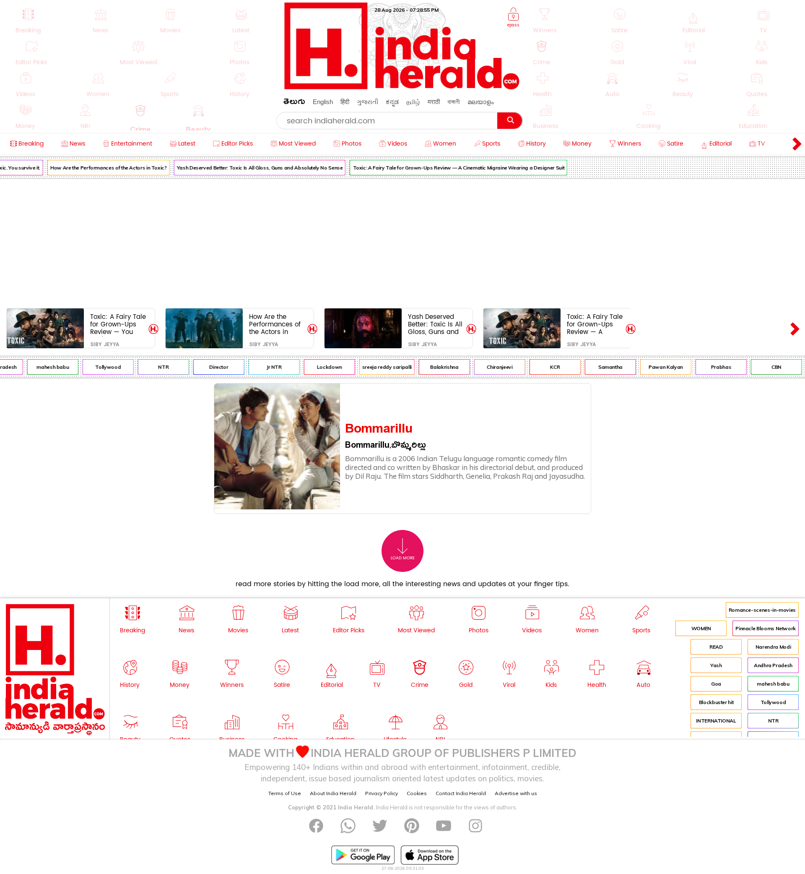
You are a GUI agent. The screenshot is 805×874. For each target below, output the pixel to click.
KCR (547, 367)
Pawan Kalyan (658, 367)
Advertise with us (516, 793)
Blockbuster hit (716, 702)
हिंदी (344, 101)
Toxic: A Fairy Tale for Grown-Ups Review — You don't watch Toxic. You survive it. (118, 324)
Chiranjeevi (492, 367)
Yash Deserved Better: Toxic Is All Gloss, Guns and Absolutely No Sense (252, 167)
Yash (716, 665)
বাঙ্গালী (453, 101)
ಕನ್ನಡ (392, 101)
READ (716, 647)
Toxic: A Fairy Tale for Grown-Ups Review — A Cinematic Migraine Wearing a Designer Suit (451, 167)
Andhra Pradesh (773, 665)
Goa (716, 684)
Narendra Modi (773, 647)
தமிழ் (413, 101)
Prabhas (713, 367)
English (323, 101)
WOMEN (701, 628)
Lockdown (321, 367)
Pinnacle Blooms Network (765, 628)
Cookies (417, 793)
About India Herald (333, 793)
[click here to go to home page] (402, 87)
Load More (403, 558)
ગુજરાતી (367, 101)
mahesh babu (45, 367)
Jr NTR (266, 367)
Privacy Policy (381, 793)
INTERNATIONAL (716, 720)
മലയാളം (480, 101)
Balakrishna (437, 367)
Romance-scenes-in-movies (762, 610)
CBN (768, 367)
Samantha (602, 367)
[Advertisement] (402, 241)
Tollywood (100, 367)
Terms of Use (284, 793)
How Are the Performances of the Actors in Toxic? (100, 167)
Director (210, 367)
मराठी (434, 101)
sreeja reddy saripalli (379, 367)
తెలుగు (294, 103)
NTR (155, 367)
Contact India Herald (461, 793)
